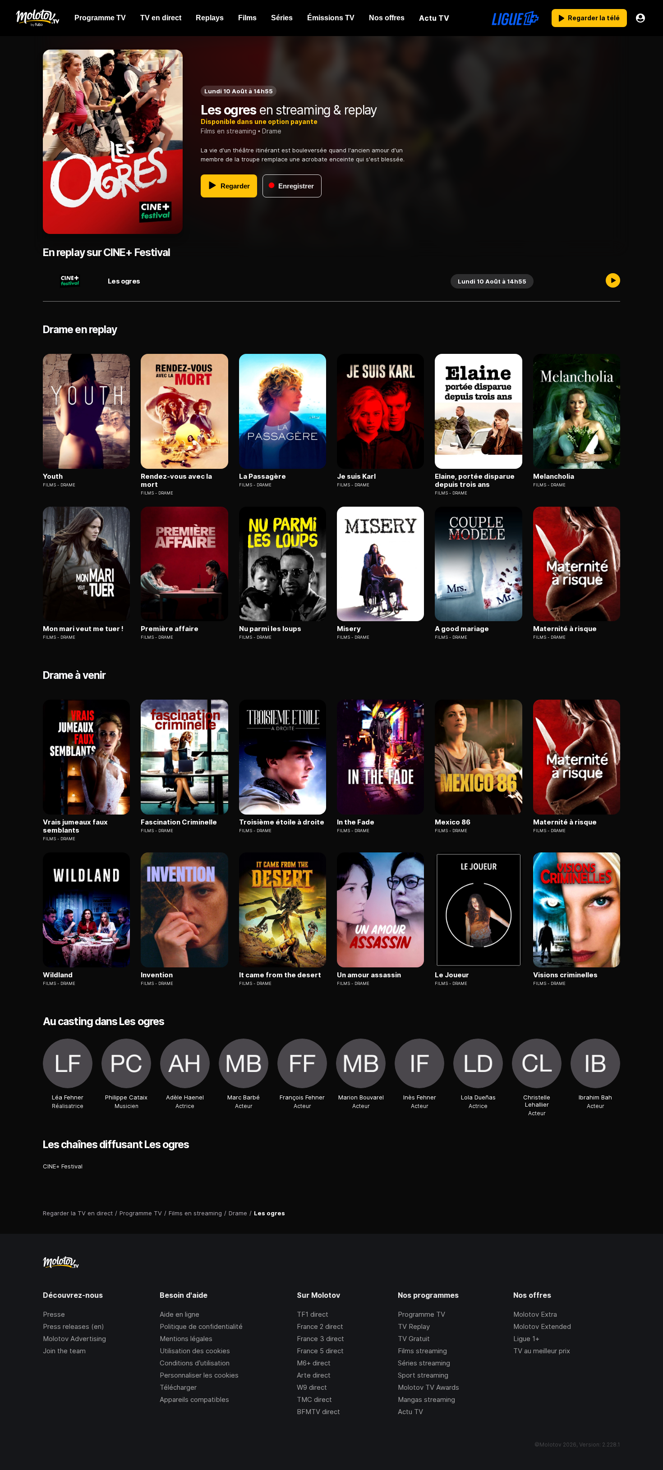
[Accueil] (37, 18)
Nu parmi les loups (270, 629)
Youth (53, 476)
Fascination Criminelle (179, 822)
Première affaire (169, 629)
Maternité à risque (565, 629)
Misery (349, 629)
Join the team (64, 1350)
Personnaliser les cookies (199, 1375)
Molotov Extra (535, 1314)
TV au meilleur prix (541, 1350)
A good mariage (462, 629)
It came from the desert (280, 975)
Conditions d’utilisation (195, 1363)
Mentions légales (186, 1338)
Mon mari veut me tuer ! (83, 629)
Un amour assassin (369, 975)
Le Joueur (452, 975)
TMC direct (314, 1399)
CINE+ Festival (63, 1166)
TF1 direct (312, 1314)
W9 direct (312, 1387)
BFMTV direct (318, 1411)
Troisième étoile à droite (281, 822)
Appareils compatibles (194, 1399)
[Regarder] (613, 281)
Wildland (58, 975)
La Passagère (262, 476)
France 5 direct (320, 1350)
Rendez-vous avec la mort (176, 480)
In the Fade (355, 822)
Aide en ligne (179, 1314)
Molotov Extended (542, 1326)
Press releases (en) (73, 1326)
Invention (157, 975)
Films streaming (422, 1350)
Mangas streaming (426, 1399)
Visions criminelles (565, 975)
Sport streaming (423, 1375)
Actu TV (410, 1411)
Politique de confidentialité (201, 1326)
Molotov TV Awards (428, 1387)
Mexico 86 (452, 822)
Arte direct (314, 1375)
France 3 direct (320, 1338)
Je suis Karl (356, 476)
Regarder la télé (594, 18)
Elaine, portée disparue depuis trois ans (475, 480)
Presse (54, 1314)
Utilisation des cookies (195, 1350)
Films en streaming (228, 131)
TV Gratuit (414, 1338)
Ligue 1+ (526, 1338)
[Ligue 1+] (515, 18)
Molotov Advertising (74, 1338)
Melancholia (553, 476)
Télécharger (178, 1387)
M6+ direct (314, 1363)
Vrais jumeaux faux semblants (75, 826)
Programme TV (421, 1314)
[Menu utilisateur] (640, 18)
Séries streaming (424, 1363)
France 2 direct (320, 1326)
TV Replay (414, 1326)
